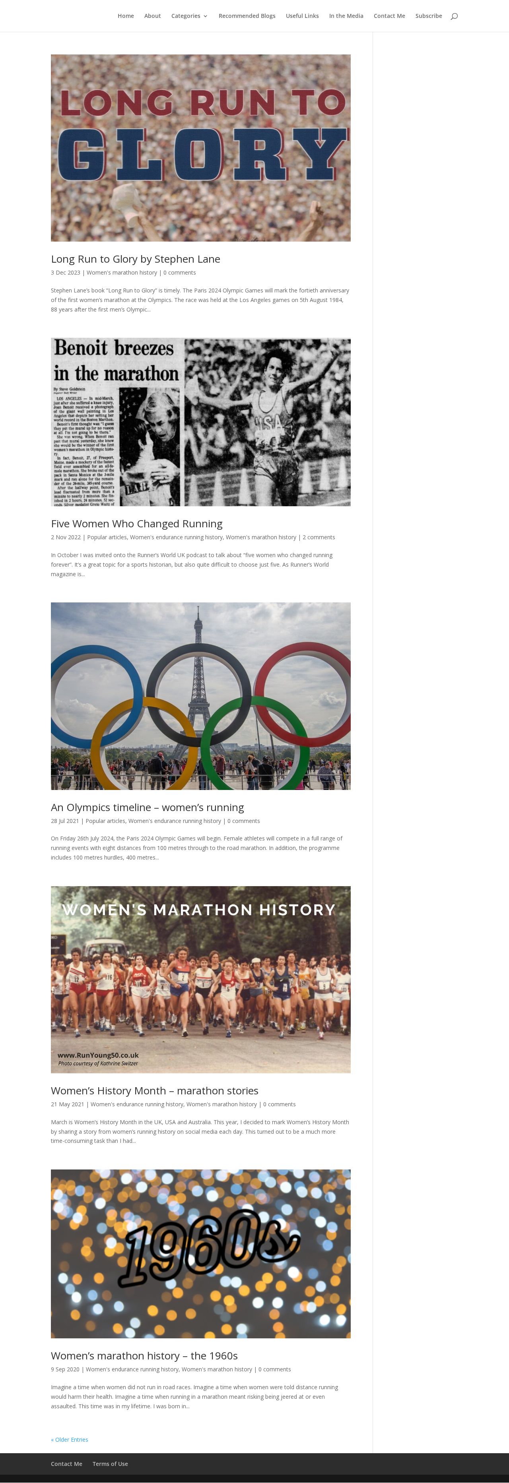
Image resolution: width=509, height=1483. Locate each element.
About (152, 16)
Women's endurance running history (176, 537)
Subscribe (429, 16)
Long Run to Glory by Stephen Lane (135, 259)
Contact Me (389, 16)
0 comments (179, 272)
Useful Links (302, 16)
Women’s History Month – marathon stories (154, 1090)
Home (126, 16)
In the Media (346, 16)
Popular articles (107, 537)
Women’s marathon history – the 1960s (144, 1355)
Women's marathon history (122, 272)
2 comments (319, 537)
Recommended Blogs (247, 16)
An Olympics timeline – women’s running (147, 807)
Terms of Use (110, 1464)
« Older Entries (69, 1439)
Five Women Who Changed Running (137, 523)
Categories (185, 16)
